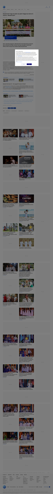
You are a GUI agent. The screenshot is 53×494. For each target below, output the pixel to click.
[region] (27, 57)
